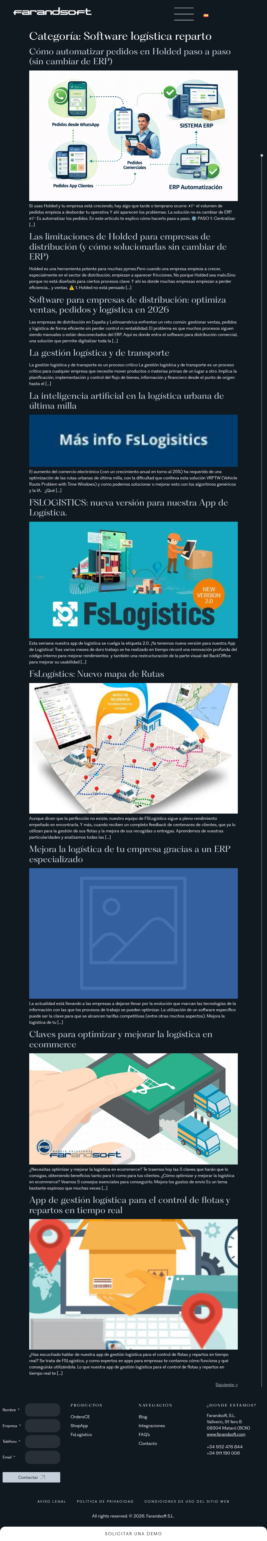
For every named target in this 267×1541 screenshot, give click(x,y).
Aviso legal (52, 1501)
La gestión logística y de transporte (99, 352)
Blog (143, 1416)
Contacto (148, 1443)
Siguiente (227, 1384)
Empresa (10, 1426)
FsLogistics (81, 1434)
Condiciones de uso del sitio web (187, 1501)
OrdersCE (80, 1416)
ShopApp (79, 1425)
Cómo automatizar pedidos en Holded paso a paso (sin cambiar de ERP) (130, 56)
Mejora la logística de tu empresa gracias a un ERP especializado (129, 853)
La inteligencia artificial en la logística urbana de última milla (126, 400)
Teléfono (10, 1441)
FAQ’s (144, 1434)
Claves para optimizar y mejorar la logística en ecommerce (121, 1038)
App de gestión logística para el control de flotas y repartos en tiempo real (129, 1204)
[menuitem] (206, 14)
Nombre (10, 1410)
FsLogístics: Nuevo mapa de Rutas (96, 673)
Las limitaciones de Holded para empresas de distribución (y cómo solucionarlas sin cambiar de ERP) (128, 246)
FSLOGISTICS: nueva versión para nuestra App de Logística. (128, 507)
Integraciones (152, 1425)
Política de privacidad (105, 1501)
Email (8, 1457)
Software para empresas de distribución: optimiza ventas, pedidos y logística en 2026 (127, 304)
